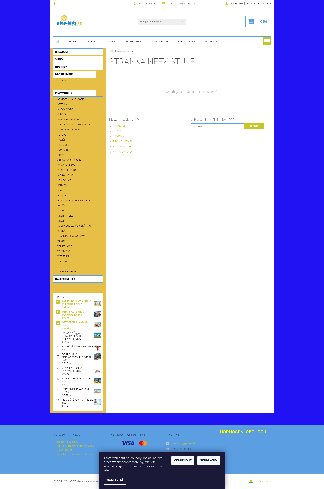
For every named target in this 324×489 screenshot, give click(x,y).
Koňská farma (66, 165)
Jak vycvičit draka (69, 160)
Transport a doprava (71, 235)
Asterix (62, 104)
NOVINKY (110, 41)
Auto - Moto (65, 109)
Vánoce (62, 241)
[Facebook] (55, 3)
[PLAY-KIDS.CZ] (69, 21)
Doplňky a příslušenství (73, 124)
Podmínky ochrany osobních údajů (75, 445)
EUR (269, 3)
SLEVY (91, 41)
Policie (61, 195)
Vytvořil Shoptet (262, 481)
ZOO (59, 266)
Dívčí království (68, 119)
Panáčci (62, 185)
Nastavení (115, 480)
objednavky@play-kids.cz (184, 443)
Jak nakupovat (64, 450)
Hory (60, 155)
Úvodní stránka (58, 41)
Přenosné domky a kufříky (74, 200)
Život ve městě (66, 271)
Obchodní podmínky (67, 441)
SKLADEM (73, 41)
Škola (61, 230)
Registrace (252, 3)
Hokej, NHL (64, 150)
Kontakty (211, 41)
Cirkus (61, 114)
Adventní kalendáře (70, 99)
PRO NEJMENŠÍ (133, 41)
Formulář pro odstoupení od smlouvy (76, 454)
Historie (62, 144)
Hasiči (61, 139)
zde (106, 470)
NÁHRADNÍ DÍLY (186, 41)
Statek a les (65, 215)
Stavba (61, 220)
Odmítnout (183, 460)
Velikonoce (64, 246)
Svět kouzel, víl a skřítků (74, 225)
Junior (61, 80)
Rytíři (61, 205)
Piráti (61, 190)
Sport (61, 210)
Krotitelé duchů (68, 170)
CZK (263, 3)
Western (63, 256)
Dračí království (68, 129)
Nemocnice (64, 180)
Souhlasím (209, 460)
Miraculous (65, 175)
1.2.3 (60, 85)
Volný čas (64, 251)
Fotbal (62, 134)
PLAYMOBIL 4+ (160, 41)
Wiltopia (62, 261)
